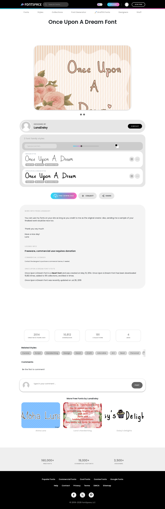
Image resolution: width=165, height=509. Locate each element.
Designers (123, 12)
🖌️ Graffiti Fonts (102, 12)
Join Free (138, 4)
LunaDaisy (41, 127)
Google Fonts (116, 479)
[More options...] (137, 159)
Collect (90, 196)
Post (137, 385)
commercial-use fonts (84, 464)
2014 (37, 334)
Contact (135, 126)
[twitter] (82, 495)
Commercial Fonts (67, 479)
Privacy (76, 485)
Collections (57, 12)
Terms (87, 485)
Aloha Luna (41, 430)
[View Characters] (131, 159)
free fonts (47, 464)
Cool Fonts (85, 479)
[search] (56, 4)
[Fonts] (31, 4)
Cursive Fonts (100, 479)
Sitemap (107, 485)
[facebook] (73, 495)
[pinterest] (91, 495)
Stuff (139, 12)
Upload (113, 4)
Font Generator (78, 12)
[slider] (81, 146)
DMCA (96, 485)
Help (56, 485)
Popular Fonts (48, 479)
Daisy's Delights (124, 430)
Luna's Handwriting (82, 430)
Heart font (57, 273)
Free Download (66, 196)
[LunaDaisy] (27, 126)
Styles (40, 12)
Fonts (26, 12)
